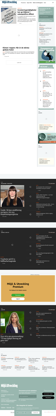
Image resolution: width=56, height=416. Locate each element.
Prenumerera (23, 2)
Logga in (18, 298)
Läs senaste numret (48, 394)
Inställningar (20, 412)
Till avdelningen (52, 183)
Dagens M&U (29, 2)
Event (45, 2)
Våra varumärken (14, 412)
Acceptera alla (35, 412)
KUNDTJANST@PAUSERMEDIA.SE (11, 400)
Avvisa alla (28, 412)
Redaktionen (3, 407)
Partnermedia (9, 407)
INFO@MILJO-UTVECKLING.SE (11, 401)
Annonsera (14, 407)
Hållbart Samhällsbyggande (38, 2)
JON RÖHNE (3, 396)
